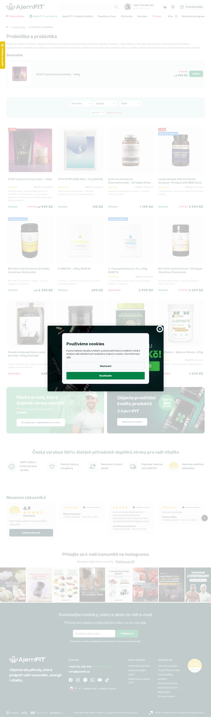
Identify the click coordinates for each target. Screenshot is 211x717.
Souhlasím (105, 375)
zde (68, 356)
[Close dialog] (160, 329)
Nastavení (105, 365)
